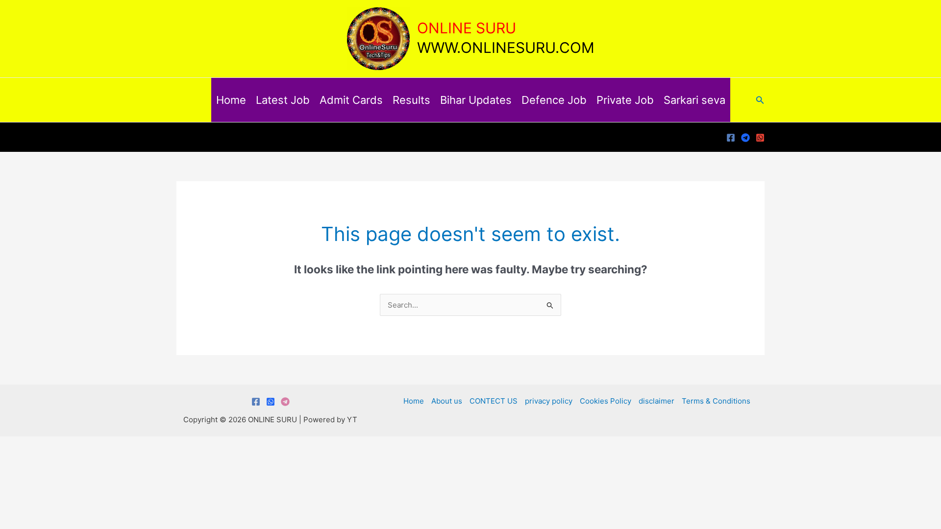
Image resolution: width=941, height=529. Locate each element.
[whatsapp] (760, 137)
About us (446, 401)
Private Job (625, 100)
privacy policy (548, 401)
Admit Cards (351, 100)
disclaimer (656, 401)
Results (411, 100)
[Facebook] (730, 137)
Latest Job (283, 100)
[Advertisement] (470, 502)
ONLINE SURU (466, 28)
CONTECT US (494, 401)
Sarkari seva (694, 100)
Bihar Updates (476, 100)
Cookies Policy (605, 401)
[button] (760, 100)
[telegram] (745, 137)
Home (231, 100)
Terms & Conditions (716, 401)
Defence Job (554, 100)
